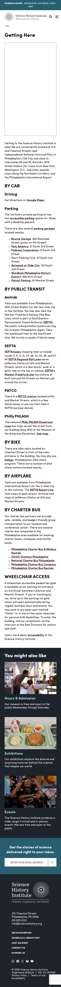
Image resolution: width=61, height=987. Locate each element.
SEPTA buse (12, 352)
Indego (9, 460)
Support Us (18, 952)
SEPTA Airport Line (42, 490)
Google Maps (35, 200)
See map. (43, 434)
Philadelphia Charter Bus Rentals (32, 568)
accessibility (36, 635)
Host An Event (20, 942)
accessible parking (22, 218)
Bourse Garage (21, 239)
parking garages (44, 228)
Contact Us (18, 947)
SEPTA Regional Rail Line (24, 359)
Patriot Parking (20, 280)
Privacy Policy (19, 975)
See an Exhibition (22, 932)
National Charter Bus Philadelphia (33, 561)
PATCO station (27, 396)
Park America (19, 246)
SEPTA (48, 322)
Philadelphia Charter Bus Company (33, 564)
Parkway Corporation (24, 250)
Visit (7, 26)
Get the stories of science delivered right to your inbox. (30, 849)
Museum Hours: (14, 3)
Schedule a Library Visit (26, 937)
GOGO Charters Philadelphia (29, 557)
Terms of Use (38, 975)
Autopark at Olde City (25, 265)
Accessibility (18, 978)
